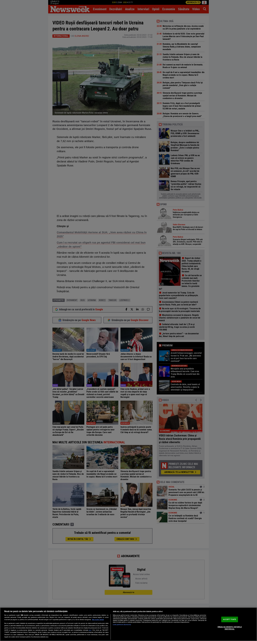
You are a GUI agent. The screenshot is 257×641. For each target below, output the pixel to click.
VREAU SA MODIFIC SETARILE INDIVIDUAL (230, 628)
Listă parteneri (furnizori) (122, 624)
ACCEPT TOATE (229, 619)
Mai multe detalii (98, 619)
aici (90, 630)
